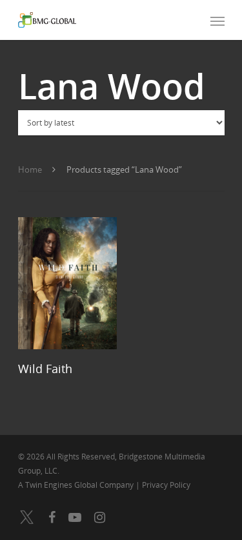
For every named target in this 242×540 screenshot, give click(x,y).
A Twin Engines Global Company (77, 484)
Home (30, 169)
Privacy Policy (166, 484)
